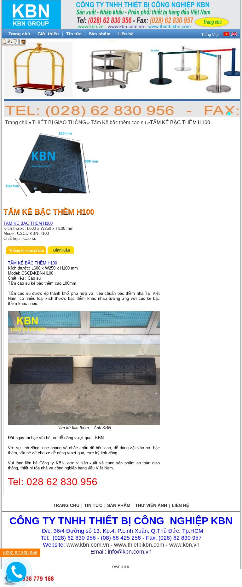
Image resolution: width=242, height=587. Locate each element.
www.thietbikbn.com (139, 545)
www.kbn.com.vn (87, 545)
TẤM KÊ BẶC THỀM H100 (28, 223)
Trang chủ (16, 122)
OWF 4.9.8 (120, 567)
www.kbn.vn (184, 545)
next (232, 75)
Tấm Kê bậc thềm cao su (118, 122)
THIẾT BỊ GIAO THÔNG (59, 122)
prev (10, 75)
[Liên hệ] (16, 576)
